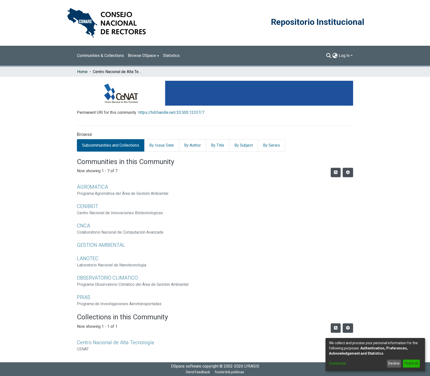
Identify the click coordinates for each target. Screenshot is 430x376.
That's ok (411, 363)
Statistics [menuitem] (171, 55)
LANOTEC (88, 258)
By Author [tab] (192, 145)
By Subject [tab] (243, 145)
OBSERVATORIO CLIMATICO (107, 278)
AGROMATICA (92, 187)
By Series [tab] (271, 145)
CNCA (83, 226)
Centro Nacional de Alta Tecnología (115, 342)
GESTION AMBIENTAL (101, 245)
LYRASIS (251, 366)
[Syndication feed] (336, 172)
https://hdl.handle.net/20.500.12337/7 (171, 112)
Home (82, 71)
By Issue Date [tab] (161, 145)
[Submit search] (329, 56)
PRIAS (83, 297)
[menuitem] (143, 56)
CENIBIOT (87, 206)
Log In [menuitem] (344, 55)
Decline (394, 363)
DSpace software (186, 366)
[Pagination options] (348, 172)
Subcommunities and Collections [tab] (110, 145)
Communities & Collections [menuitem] (100, 55)
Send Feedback (198, 372)
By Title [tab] (217, 145)
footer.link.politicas (229, 372)
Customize (337, 363)
